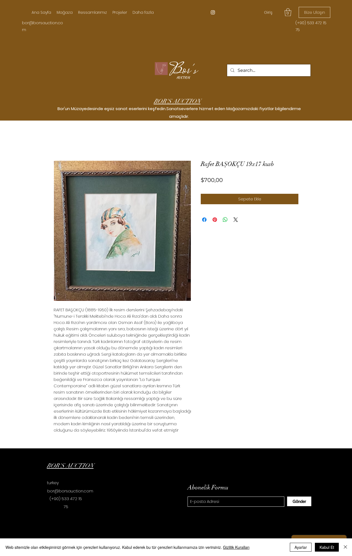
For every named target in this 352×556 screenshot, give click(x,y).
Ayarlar (301, 547)
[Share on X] (235, 219)
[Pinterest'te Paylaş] (214, 219)
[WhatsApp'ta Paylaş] (225, 219)
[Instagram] (213, 12)
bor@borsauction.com (70, 491)
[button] (288, 12)
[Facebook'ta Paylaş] (204, 219)
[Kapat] (345, 547)
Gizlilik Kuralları (236, 547)
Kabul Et (327, 547)
